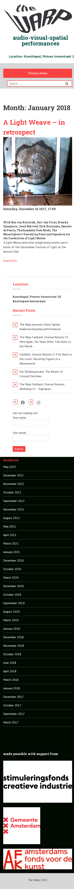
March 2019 (11, 620)
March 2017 (11, 722)
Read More (10, 261)
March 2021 (11, 543)
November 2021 (13, 509)
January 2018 (11, 688)
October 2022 (12, 492)
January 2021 (11, 552)
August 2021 (11, 518)
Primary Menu (37, 73)
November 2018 (13, 645)
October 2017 (12, 705)
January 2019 (11, 628)
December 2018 (13, 637)
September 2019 (14, 603)
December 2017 (13, 697)
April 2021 (10, 535)
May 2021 (9, 526)
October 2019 (12, 594)
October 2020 (12, 569)
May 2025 (9, 467)
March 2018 (11, 680)
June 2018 (9, 663)
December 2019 (13, 586)
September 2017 (14, 714)
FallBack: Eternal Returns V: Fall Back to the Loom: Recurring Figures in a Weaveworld (45, 358)
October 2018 (12, 654)
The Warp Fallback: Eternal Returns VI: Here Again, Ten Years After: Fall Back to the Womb (45, 341)
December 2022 (13, 475)
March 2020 (11, 577)
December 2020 (13, 560)
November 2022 (13, 484)
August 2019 (11, 611)
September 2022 (14, 501)
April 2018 (10, 671)
